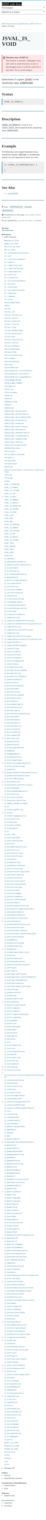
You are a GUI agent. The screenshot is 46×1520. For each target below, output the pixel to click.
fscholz (31, 215)
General (7, 1475)
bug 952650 (13, 194)
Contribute (8, 1506)
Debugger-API (9, 1468)
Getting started (9, 1485)
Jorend (38, 215)
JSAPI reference (35, 24)
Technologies (7, 8)
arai (26, 215)
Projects (15, 24)
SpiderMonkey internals (13, 1478)
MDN (4, 24)
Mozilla (8, 24)
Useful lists (8, 1503)
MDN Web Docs (12, 4)
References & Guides (11, 12)
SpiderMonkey (23, 24)
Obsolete (28, 207)
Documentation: (8, 1500)
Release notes (9, 1496)
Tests (6, 1488)
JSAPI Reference (16, 207)
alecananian (6, 217)
